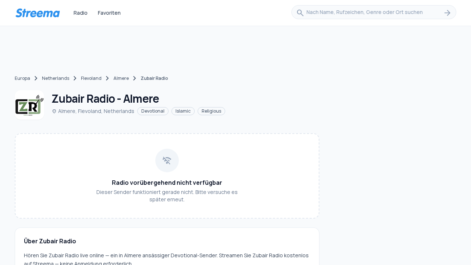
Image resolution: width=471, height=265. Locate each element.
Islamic (183, 111)
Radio (81, 12)
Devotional (152, 111)
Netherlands (55, 78)
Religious (211, 111)
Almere (121, 78)
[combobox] (373, 13)
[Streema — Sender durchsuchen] (37, 13)
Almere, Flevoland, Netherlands (93, 110)
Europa (22, 78)
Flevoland (91, 78)
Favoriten (109, 12)
